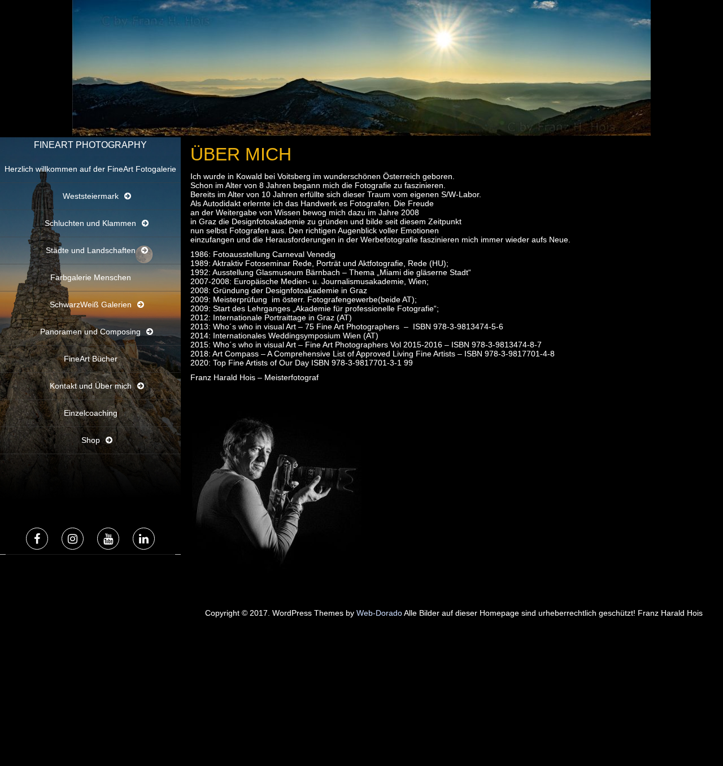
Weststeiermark (91, 196)
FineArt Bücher (90, 358)
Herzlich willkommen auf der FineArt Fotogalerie (90, 168)
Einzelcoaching (90, 412)
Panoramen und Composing (90, 331)
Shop (90, 440)
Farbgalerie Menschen (90, 277)
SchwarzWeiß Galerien (91, 304)
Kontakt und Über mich (91, 385)
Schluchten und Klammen (90, 223)
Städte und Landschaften (91, 250)
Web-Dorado (379, 612)
